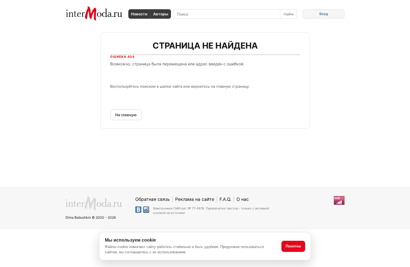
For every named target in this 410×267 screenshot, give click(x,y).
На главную (126, 115)
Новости (139, 14)
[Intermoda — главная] (94, 13)
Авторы (160, 14)
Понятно (293, 246)
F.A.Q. (225, 199)
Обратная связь (152, 199)
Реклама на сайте (194, 199)
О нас (243, 199)
